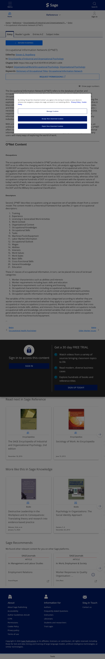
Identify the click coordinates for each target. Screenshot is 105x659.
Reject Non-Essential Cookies (52, 126)
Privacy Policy (76, 102)
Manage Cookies (53, 111)
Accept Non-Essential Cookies (52, 119)
